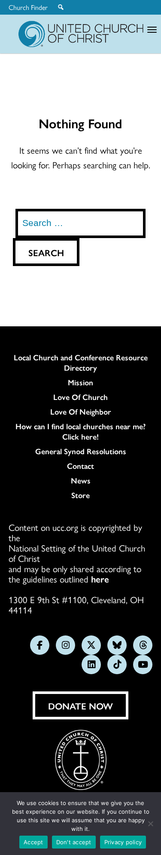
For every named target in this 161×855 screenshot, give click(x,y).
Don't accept (73, 842)
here (100, 578)
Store (80, 495)
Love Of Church (80, 397)
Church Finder (28, 7)
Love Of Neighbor (80, 411)
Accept (33, 842)
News (81, 480)
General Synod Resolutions (80, 451)
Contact (80, 466)
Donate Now (80, 705)
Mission (80, 382)
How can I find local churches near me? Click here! (80, 431)
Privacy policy (123, 842)
